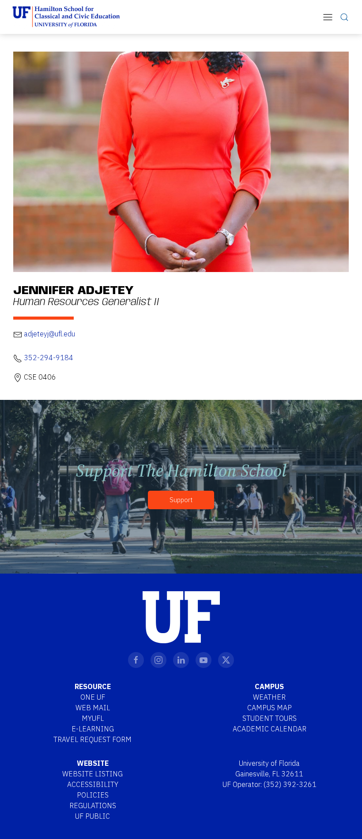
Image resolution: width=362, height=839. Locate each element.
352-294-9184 (48, 357)
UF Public (92, 816)
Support (181, 500)
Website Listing (92, 773)
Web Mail (92, 707)
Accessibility (92, 784)
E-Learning (93, 728)
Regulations (92, 805)
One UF (92, 697)
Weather (269, 697)
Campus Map (269, 707)
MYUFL (93, 718)
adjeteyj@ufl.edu (49, 333)
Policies (93, 795)
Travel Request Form (92, 739)
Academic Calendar (269, 728)
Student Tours (269, 718)
